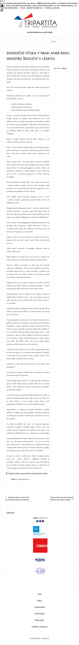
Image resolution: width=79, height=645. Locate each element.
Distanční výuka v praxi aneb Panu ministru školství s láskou (28, 473)
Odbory (64, 68)
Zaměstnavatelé (39, 607)
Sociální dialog (39, 613)
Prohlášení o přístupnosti (39, 626)
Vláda (40, 594)
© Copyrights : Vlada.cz (39, 638)
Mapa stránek (39, 620)
